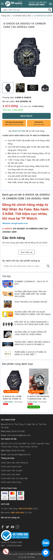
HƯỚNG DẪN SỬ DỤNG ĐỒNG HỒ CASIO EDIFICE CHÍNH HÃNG (30, 333)
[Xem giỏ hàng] (50, 3)
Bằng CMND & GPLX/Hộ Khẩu (14, 123)
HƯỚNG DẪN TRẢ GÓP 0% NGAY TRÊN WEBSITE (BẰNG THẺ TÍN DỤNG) (33, 313)
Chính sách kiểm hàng (11, 482)
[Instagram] (17, 526)
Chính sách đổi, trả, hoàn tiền (14, 478)
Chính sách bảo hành (10, 474)
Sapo (32, 557)
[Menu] (2, 4)
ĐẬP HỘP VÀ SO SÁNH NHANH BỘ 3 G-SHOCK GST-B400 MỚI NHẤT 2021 (32, 323)
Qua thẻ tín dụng (39, 123)
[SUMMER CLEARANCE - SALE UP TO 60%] (7, 283)
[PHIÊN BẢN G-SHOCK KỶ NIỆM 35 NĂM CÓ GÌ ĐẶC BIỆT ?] (7, 354)
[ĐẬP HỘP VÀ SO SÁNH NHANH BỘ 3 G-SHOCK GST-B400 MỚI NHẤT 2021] (7, 324)
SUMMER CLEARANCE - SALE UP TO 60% (31, 282)
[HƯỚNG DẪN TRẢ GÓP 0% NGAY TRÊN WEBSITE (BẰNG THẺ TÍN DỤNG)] (7, 314)
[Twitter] (7, 526)
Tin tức (6, 276)
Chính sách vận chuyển (11, 470)
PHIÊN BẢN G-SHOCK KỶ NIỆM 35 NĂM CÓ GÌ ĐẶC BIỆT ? (30, 353)
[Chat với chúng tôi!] (46, 553)
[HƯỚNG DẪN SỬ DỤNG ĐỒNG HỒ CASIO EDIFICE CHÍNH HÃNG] (7, 334)
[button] (49, 388)
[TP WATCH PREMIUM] (13, 4)
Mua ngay (26, 116)
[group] (26, 57)
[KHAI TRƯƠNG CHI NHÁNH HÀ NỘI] (7, 304)
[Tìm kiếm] (49, 9)
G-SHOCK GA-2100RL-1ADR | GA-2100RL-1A (12, 397)
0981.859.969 (17, 512)
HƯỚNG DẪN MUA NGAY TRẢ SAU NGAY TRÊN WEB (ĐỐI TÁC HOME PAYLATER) (30, 293)
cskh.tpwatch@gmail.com (19, 435)
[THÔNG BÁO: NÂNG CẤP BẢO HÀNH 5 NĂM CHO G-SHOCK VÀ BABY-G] (7, 344)
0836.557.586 (38, 3)
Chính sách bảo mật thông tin (14, 462)
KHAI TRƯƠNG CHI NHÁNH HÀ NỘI (31, 302)
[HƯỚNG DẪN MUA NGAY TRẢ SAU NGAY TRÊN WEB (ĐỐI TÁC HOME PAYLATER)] (7, 293)
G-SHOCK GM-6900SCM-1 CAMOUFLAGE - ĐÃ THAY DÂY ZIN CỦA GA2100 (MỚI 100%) (38, 397)
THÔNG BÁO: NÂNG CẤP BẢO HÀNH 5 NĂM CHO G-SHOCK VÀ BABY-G (32, 343)
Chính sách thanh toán (11, 466)
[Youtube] (12, 526)
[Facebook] (2, 526)
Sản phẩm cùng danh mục (17, 363)
